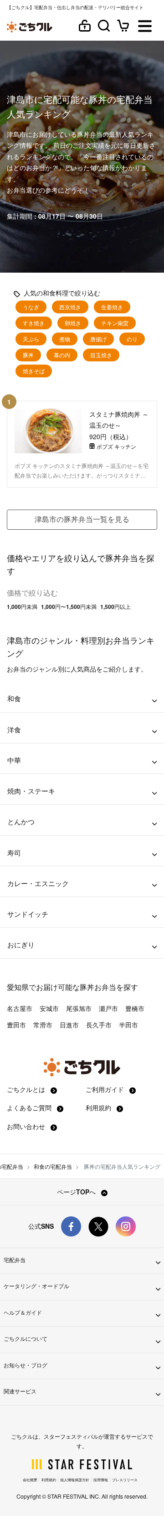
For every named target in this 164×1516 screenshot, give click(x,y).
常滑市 (42, 1024)
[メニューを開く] (144, 27)
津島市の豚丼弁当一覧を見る (82, 519)
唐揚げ (98, 339)
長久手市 (99, 1024)
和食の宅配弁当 (53, 1166)
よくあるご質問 (30, 1107)
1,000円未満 (22, 606)
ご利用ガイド (106, 1089)
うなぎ (31, 307)
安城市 (49, 1008)
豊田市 (16, 1024)
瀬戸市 (108, 1008)
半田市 (128, 1024)
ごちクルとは (27, 1089)
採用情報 (100, 1479)
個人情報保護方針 (74, 1479)
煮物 (64, 339)
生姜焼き (112, 307)
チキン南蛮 (114, 323)
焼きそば (34, 371)
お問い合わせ (27, 1126)
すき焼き (34, 323)
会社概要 (30, 1479)
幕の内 (62, 355)
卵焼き (73, 323)
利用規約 (99, 1107)
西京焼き (70, 307)
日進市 (69, 1024)
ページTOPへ (77, 1191)
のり (132, 339)
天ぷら (31, 339)
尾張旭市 (79, 1008)
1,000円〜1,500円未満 (69, 606)
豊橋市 (134, 1008)
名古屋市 (19, 1008)
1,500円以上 (115, 606)
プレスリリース (125, 1479)
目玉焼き (101, 355)
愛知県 (18, 987)
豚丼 (28, 355)
